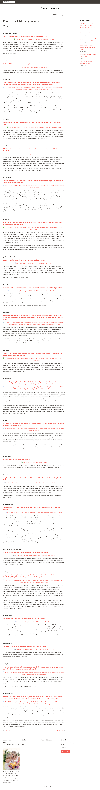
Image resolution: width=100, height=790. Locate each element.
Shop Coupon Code (54, 787)
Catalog (47, 15)
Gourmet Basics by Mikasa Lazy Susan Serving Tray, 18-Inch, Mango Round (26, 552)
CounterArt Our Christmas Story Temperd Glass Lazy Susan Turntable (24, 646)
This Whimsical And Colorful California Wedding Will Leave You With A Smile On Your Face (88, 26)
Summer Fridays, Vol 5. (86, 33)
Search (24, 743)
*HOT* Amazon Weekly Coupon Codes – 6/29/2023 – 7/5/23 (88, 47)
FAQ (61, 15)
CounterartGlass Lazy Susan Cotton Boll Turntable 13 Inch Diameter (24, 619)
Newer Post (60, 730)
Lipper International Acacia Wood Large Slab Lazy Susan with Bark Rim (25, 36)
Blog (55, 15)
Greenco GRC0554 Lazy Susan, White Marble (17, 459)
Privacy (24, 745)
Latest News (7, 740)
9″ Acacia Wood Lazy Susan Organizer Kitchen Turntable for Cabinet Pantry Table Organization (32, 288)
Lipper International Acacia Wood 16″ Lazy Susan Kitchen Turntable (24, 260)
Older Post (7, 730)
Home (39, 15)
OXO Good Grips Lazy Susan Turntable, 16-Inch (17, 64)
